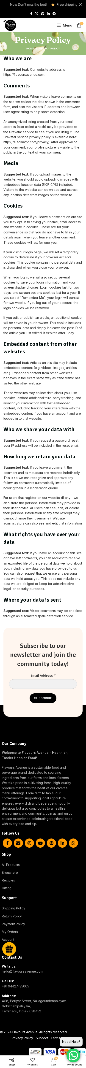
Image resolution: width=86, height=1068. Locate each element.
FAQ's (6, 947)
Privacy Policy (22, 1038)
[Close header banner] (80, 4)
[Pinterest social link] (43, 14)
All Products (11, 865)
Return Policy (12, 916)
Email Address (43, 675)
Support (42, 1038)
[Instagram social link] (29, 843)
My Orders (10, 932)
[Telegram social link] (54, 14)
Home (30, 48)
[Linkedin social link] (48, 14)
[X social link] (37, 14)
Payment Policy (13, 924)
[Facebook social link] (31, 14)
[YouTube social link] (40, 843)
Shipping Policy (13, 908)
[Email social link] (18, 843)
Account (8, 939)
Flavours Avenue (25, 1032)
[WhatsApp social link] (73, 843)
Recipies (8, 880)
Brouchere (10, 872)
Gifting (6, 888)
